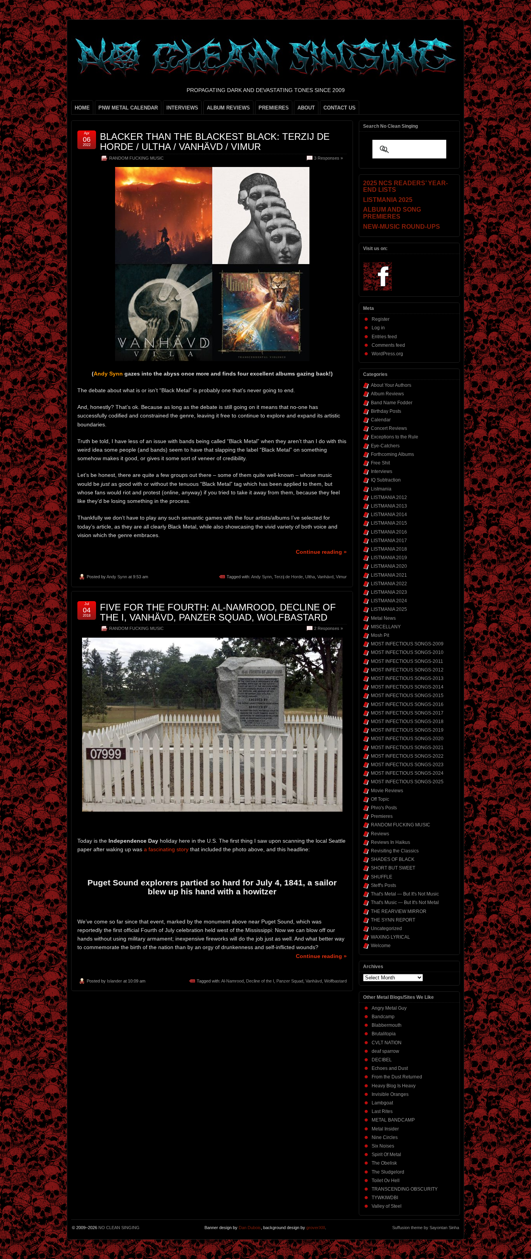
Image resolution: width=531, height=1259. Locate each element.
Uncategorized (386, 928)
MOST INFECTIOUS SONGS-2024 (407, 773)
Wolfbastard (335, 981)
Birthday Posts (386, 411)
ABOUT (306, 108)
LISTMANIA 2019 (389, 557)
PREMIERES (274, 108)
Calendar (381, 420)
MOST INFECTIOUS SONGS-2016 (407, 704)
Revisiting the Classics (395, 851)
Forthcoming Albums (392, 454)
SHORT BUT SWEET (393, 868)
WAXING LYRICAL (390, 937)
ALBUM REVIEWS (228, 108)
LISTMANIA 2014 (389, 514)
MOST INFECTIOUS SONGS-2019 (407, 730)
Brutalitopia (384, 1033)
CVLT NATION (387, 1042)
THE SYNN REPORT (393, 920)
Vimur (341, 576)
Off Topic (380, 799)
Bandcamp (383, 1016)
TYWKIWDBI (385, 1197)
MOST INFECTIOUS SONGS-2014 (407, 687)
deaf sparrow (385, 1051)
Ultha (310, 576)
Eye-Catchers (385, 446)
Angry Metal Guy (389, 1008)
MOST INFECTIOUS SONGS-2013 (407, 678)
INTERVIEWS (182, 108)
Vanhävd (325, 576)
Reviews (380, 833)
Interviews (381, 471)
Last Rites (382, 1111)
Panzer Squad (289, 981)
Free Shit (380, 463)
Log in (378, 327)
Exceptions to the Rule (394, 437)
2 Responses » (328, 628)
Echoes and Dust (390, 1068)
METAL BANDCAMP (393, 1120)
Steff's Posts (383, 885)
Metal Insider (385, 1129)
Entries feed (384, 336)
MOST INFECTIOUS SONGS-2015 (407, 695)
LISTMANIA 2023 (389, 592)
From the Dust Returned (397, 1077)
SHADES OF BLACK (392, 859)
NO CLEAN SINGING (119, 1227)
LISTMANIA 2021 (389, 575)
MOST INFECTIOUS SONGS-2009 (407, 644)
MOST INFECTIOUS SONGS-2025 (407, 781)
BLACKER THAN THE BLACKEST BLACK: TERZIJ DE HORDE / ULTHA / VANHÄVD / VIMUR (215, 141)
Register (381, 319)
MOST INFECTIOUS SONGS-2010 (407, 652)
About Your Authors (391, 385)
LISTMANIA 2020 (389, 566)
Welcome (381, 945)
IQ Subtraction (386, 480)
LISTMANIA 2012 (389, 497)
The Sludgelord (388, 1172)
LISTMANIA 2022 (389, 583)
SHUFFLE (381, 877)
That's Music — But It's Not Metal (405, 902)
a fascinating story (166, 849)
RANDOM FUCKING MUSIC (136, 158)
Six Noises (383, 1146)
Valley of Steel (387, 1206)
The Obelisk (384, 1163)
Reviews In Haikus (390, 842)
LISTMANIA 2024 (389, 600)
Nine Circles (385, 1137)
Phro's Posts (384, 807)
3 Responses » (328, 158)
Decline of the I (260, 981)
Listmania (381, 489)
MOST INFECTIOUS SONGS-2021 (407, 747)
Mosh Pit (380, 635)
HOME (82, 108)
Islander (114, 981)
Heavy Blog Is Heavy (394, 1086)
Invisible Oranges (390, 1094)
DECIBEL (382, 1059)
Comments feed (388, 345)
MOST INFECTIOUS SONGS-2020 (407, 738)
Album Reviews (387, 393)
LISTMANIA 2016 (389, 532)
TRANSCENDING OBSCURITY (405, 1189)
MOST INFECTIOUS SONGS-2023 (407, 764)
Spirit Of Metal (386, 1154)
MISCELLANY (386, 627)
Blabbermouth (387, 1025)
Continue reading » (321, 552)
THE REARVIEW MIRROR (398, 911)
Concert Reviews (389, 428)
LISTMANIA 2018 (389, 549)
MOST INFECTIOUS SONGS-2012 (407, 670)
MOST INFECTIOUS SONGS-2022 (407, 756)
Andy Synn (117, 576)
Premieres (382, 816)
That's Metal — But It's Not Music (405, 894)
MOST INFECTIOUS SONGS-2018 (407, 721)
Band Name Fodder (391, 402)
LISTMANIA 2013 (389, 506)
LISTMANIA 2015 (389, 523)
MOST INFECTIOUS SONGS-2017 (407, 713)
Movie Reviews (387, 790)
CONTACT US (339, 108)
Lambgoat (382, 1103)
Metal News (383, 618)
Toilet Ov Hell (386, 1180)
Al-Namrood (232, 981)
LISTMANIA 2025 (389, 609)
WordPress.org (387, 353)
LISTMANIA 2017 (389, 540)
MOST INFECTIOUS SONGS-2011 (407, 661)
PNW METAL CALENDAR (128, 108)
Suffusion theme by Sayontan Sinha (425, 1227)
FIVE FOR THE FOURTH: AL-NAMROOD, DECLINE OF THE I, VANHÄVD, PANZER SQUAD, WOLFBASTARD (218, 612)
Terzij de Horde (288, 576)
